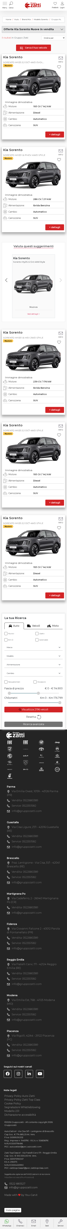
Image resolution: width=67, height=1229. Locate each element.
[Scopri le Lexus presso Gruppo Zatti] (57, 755)
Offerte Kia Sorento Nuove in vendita (29, 29)
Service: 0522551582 (24, 805)
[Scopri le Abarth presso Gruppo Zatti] (9, 749)
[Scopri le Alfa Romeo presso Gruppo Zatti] (41, 742)
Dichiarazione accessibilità (20, 1114)
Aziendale (43, 640)
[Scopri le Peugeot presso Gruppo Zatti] (25, 762)
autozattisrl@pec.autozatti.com (25, 1146)
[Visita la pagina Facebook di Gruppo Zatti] (9, 1074)
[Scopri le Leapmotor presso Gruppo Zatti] (57, 762)
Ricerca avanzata (33, 724)
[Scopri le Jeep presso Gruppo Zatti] (57, 742)
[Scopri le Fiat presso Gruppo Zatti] (9, 742)
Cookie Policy (12, 1103)
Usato (41, 633)
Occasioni (41, 682)
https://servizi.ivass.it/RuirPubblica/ (18, 1177)
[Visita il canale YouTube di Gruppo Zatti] (41, 1074)
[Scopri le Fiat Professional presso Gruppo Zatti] (25, 742)
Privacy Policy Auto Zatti (19, 1095)
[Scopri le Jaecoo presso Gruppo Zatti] (41, 762)
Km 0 (10, 640)
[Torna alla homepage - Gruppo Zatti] (33, 5)
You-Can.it (31, 1195)
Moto (55, 625)
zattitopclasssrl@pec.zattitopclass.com (29, 1168)
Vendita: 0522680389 (25, 800)
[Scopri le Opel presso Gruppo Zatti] (9, 762)
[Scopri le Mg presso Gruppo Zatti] (9, 755)
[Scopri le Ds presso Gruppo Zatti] (41, 755)
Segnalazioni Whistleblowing (22, 1107)
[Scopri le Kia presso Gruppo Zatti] (25, 755)
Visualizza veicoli (34, 709)
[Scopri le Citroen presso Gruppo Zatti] (57, 749)
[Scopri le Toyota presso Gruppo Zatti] (41, 749)
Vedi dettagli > (33, 314)
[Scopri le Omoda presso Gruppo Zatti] (9, 769)
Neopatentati (14, 682)
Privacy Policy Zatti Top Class (22, 1099)
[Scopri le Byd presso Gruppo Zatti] (25, 769)
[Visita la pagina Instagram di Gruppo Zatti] (19, 1074)
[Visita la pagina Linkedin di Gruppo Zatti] (30, 1074)
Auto (16, 625)
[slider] (9, 693)
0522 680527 (17, 1183)
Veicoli (36, 625)
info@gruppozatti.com (27, 811)
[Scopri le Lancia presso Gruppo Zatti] (25, 749)
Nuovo (11, 633)
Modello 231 (11, 1111)
